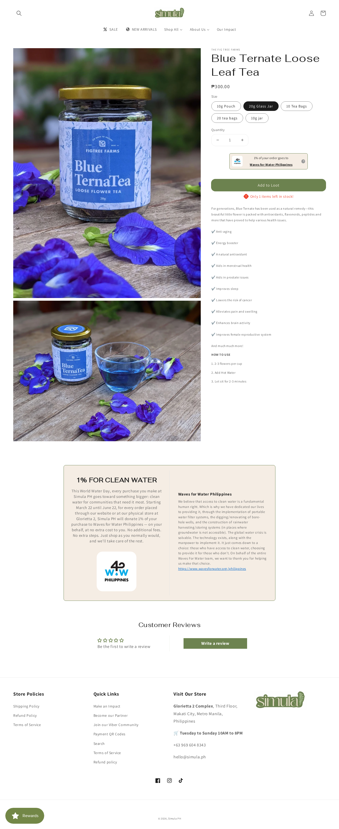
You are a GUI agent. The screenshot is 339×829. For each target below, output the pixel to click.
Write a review (215, 643)
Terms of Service (27, 724)
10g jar (257, 118)
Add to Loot (268, 185)
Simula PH (174, 818)
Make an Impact (107, 706)
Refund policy (105, 762)
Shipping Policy (26, 706)
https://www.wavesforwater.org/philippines (212, 568)
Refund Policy (25, 715)
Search (99, 743)
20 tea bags (227, 118)
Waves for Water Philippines (271, 164)
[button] (19, 13)
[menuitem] (110, 29)
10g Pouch (226, 106)
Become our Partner (110, 715)
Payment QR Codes (109, 734)
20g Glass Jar (261, 106)
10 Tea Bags (296, 106)
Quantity (218, 130)
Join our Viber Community (116, 724)
